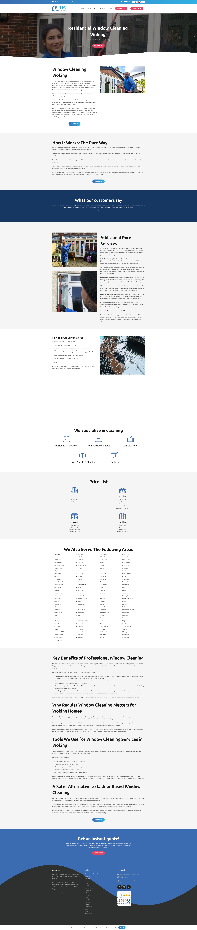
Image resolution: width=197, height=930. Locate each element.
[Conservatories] (130, 439)
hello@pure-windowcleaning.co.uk (129, 874)
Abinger (57, 554)
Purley (57, 621)
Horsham (102, 601)
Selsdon (57, 623)
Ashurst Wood (126, 557)
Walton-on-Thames (105, 632)
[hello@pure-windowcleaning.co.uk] (118, 874)
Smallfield (80, 626)
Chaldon (124, 571)
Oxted (79, 618)
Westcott (80, 634)
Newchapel (58, 612)
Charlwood (58, 573)
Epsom (79, 587)
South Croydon (104, 626)
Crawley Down (104, 579)
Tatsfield (124, 629)
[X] (124, 887)
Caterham (103, 571)
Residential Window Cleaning (101, 40)
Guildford (102, 596)
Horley (79, 601)
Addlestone (125, 554)
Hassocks (58, 598)
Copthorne (103, 576)
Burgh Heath (58, 568)
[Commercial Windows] (98, 439)
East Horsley (103, 584)
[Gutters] (114, 455)
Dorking (102, 582)
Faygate (57, 590)
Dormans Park (59, 584)
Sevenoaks (81, 623)
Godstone (125, 593)
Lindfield (124, 607)
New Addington (104, 612)
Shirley (124, 623)
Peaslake (102, 618)
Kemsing (124, 604)
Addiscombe (103, 554)
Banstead (80, 559)
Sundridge (80, 629)
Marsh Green (81, 609)
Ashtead (102, 557)
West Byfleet (59, 637)
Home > (89, 40)
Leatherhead (103, 607)
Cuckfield (80, 582)
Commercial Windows (98, 445)
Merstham (103, 609)
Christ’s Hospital (126, 573)
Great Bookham (82, 596)
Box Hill (102, 565)
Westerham (125, 634)
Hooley (57, 601)
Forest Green (59, 593)
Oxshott (57, 618)
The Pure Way (75, 358)
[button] (94, 8)
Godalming (103, 593)
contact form (120, 319)
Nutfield (80, 615)
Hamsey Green (126, 596)
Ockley (102, 615)
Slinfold (57, 626)
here (76, 345)
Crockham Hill (126, 579)
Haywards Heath (82, 598)
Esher (101, 587)
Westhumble (103, 634)
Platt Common (126, 618)
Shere (101, 623)
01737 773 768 (124, 877)
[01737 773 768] (118, 877)
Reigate (124, 621)
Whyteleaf (80, 637)
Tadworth (102, 629)
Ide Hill (102, 604)
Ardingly (80, 557)
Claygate (57, 576)
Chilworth (80, 573)
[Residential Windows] (66, 439)
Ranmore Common (83, 621)
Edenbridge (125, 584)
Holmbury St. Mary (127, 598)
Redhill (102, 621)
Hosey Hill (58, 604)
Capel (79, 571)
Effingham (58, 587)
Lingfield (57, 609)
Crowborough (59, 582)
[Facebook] (119, 887)
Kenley (57, 607)
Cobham (80, 576)
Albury (57, 557)
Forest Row (81, 593)
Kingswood (81, 607)
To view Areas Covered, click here (94, 874)
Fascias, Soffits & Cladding (82, 461)
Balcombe (58, 559)
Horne (124, 601)
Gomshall (58, 596)
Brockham (125, 568)
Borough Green (82, 565)
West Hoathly (59, 634)
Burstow (80, 568)
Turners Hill (81, 632)
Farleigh (124, 590)
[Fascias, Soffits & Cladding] (82, 455)
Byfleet (57, 571)
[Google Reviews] (124, 898)
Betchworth (58, 562)
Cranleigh (58, 579)
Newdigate (81, 612)
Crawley (80, 579)
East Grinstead (82, 584)
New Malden (125, 612)
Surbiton (57, 629)
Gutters (114, 461)
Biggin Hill (80, 562)
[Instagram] (129, 887)
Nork (56, 615)
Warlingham (125, 632)
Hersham (102, 598)
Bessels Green (126, 559)
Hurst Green (81, 604)
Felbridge (102, 590)
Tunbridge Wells (59, 632)
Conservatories (130, 445)
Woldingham (125, 637)
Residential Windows (66, 445)
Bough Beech (126, 562)
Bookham (102, 562)
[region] (98, 36)
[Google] (138, 2)
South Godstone (126, 626)
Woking (102, 637)
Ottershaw (125, 615)
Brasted (102, 568)
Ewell (123, 587)
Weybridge (58, 640)
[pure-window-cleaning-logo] (59, 8)
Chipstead (103, 573)
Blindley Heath (59, 565)
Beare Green (103, 559)
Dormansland (126, 582)
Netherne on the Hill (128, 609)
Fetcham (80, 590)
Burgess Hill (125, 565)
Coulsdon (124, 576)
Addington (80, 554)
